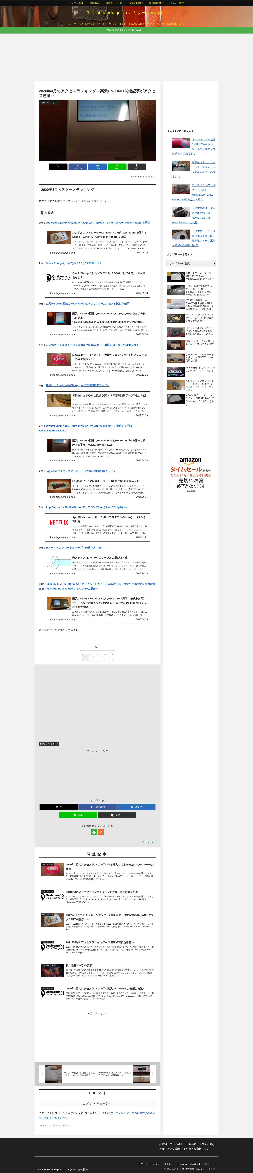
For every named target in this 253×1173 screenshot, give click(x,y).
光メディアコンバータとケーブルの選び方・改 (73, 547)
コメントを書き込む (98, 1103)
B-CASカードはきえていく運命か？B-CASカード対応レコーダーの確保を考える (93, 344)
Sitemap (183, 1164)
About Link (195, 1164)
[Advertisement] (122, 56)
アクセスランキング (50, 744)
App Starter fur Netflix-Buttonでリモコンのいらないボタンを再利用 (86, 507)
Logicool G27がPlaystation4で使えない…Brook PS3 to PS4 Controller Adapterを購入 (98, 222)
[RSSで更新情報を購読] (101, 832)
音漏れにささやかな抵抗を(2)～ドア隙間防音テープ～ (78, 385)
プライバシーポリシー (151, 1164)
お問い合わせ (209, 1164)
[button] (137, 167)
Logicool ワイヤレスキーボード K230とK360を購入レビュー (82, 471)
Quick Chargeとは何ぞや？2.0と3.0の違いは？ (74, 263)
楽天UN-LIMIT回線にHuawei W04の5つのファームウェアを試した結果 (87, 303)
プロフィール (170, 1164)
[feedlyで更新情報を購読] (94, 832)
